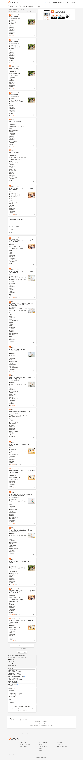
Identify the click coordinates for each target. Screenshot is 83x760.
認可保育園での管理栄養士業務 (17, 349)
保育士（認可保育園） (15, 152)
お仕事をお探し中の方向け (25, 744)
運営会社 (40, 748)
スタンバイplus (60, 744)
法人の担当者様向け (23, 746)
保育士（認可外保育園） (15, 121)
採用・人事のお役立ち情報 (62, 746)
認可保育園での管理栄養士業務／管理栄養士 (20, 530)
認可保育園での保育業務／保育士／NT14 (19, 411)
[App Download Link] (54, 17)
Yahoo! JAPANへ (12, 754)
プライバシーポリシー (43, 746)
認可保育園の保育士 (14, 16)
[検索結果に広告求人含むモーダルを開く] (11, 11)
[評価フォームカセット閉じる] (35, 706)
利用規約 (40, 744)
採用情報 (40, 750)
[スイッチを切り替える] (18, 11)
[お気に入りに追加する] (33, 35)
